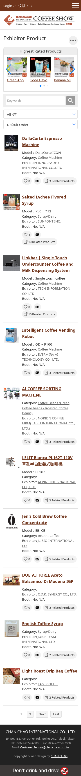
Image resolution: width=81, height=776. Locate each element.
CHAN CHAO (59, 756)
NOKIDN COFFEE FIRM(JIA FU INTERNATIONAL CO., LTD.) (48, 423)
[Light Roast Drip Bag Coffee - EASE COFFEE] (11, 676)
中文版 (21, 5)
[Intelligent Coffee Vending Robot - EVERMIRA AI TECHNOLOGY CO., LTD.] (11, 335)
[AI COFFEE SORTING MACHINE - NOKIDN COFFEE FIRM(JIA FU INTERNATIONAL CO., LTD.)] (11, 394)
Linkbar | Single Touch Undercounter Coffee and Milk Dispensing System (48, 264)
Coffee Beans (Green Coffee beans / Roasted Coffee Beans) (46, 408)
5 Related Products (61, 559)
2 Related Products (61, 655)
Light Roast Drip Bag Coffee (49, 671)
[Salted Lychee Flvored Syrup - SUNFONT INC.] (11, 202)
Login (7, 5)
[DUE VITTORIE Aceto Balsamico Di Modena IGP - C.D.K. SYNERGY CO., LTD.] (11, 580)
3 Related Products (61, 181)
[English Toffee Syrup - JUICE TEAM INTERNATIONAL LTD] (11, 628)
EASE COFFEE (48, 684)
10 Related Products (41, 242)
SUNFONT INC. (49, 221)
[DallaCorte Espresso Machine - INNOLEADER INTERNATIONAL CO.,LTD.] (11, 143)
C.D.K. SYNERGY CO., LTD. (57, 594)
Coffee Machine (50, 157)
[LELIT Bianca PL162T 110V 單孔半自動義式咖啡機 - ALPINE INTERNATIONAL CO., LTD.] (11, 462)
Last (56, 714)
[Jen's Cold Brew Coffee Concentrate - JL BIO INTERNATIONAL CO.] (11, 521)
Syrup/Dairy (47, 216)
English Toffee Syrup (42, 623)
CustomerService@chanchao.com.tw (44, 747)
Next (42, 714)
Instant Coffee (48, 535)
